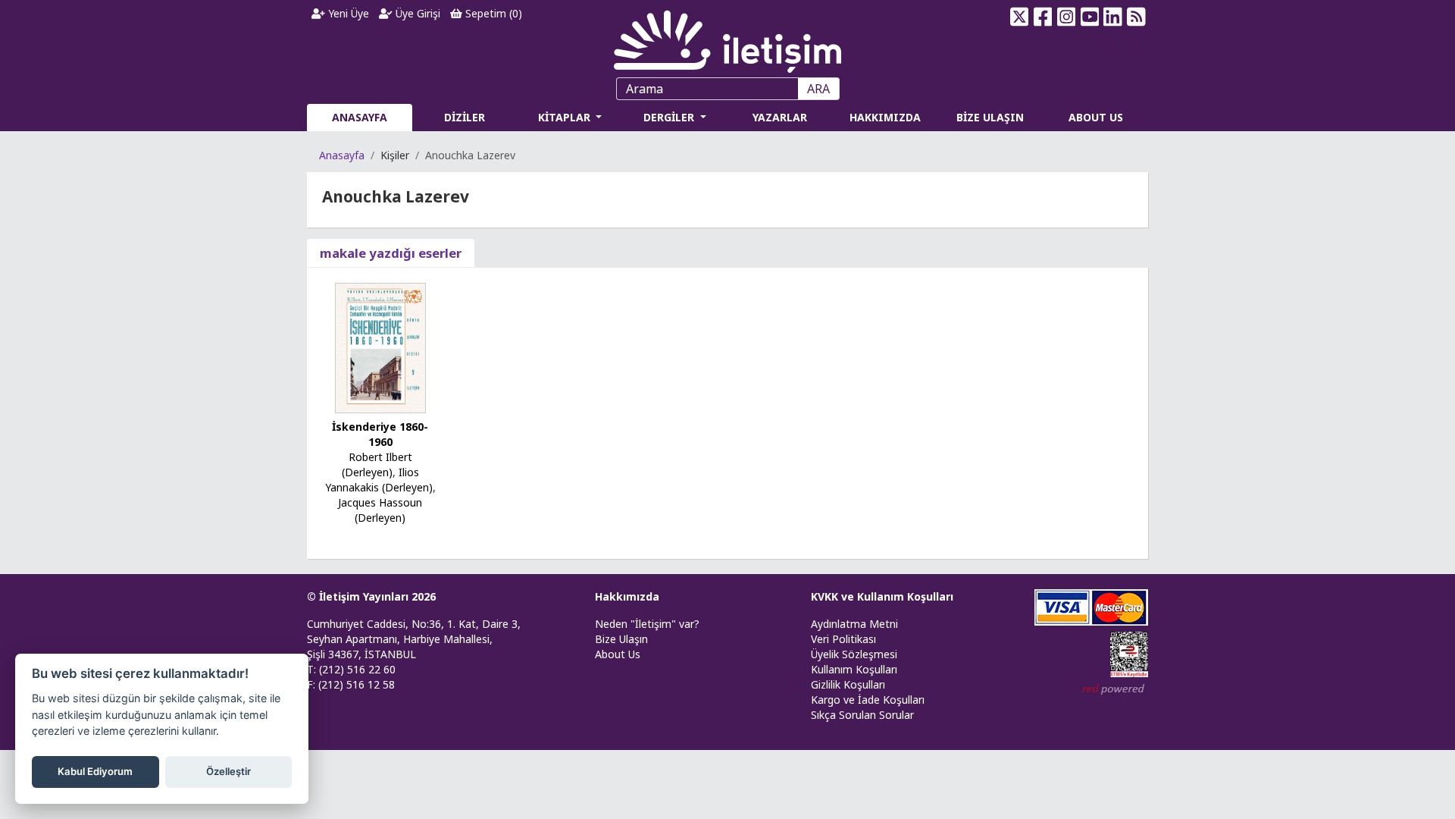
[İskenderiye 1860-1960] (380, 347)
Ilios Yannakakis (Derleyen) (379, 479)
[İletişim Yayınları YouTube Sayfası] (1089, 16)
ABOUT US (1096, 117)
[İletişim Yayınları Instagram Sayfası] (1066, 16)
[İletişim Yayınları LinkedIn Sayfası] (1113, 16)
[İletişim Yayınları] (727, 37)
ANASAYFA (359, 117)
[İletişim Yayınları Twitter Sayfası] (1019, 16)
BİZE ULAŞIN (990, 117)
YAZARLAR (780, 117)
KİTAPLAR (565, 117)
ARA (818, 88)
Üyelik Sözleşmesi (854, 654)
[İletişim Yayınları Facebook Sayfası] (1043, 16)
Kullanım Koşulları (854, 669)
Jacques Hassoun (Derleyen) (380, 510)
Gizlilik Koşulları (848, 684)
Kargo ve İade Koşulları (868, 699)
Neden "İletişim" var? (647, 624)
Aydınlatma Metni (854, 624)
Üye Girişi (416, 13)
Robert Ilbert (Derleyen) (377, 464)
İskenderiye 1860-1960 (380, 434)
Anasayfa (342, 155)
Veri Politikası (843, 639)
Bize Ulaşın (621, 639)
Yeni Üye (347, 13)
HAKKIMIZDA (885, 117)
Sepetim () (492, 13)
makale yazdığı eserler (391, 253)
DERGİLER (670, 117)
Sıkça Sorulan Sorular (862, 715)
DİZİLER (464, 117)
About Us (617, 654)
